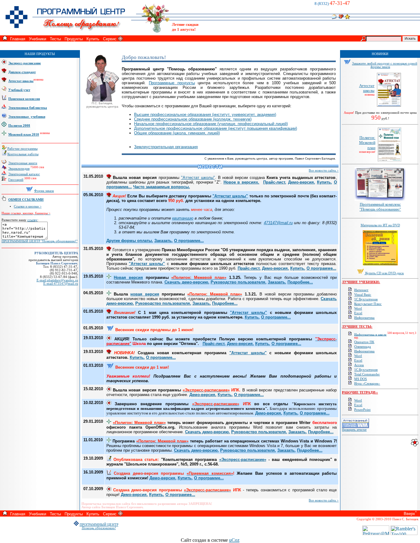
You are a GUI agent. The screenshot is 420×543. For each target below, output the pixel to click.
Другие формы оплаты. (129, 240)
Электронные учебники (26, 116)
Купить (93, 39)
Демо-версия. (301, 182)
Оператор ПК (364, 342)
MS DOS (360, 379)
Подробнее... (300, 282)
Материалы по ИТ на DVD (380, 225)
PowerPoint (362, 409)
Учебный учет (19, 90)
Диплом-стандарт (22, 72)
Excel (358, 313)
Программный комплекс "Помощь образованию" (380, 207)
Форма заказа (44, 190)
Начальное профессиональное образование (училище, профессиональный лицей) (211, 123)
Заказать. (163, 240)
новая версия (144, 294)
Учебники (37, 39)
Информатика (364, 317)
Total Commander (367, 374)
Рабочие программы (22, 148)
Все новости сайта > (324, 170)
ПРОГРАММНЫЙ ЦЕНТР (99, 524)
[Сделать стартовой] (341, 17)
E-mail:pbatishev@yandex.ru (57, 280)
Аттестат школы (21, 81)
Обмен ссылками (26, 199)
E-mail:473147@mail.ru (60, 283)
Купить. (324, 182)
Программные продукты (172, 83)
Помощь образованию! (99, 528)
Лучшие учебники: (361, 282)
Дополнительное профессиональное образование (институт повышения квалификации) (215, 128)
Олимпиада (362, 346)
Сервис (110, 39)
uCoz (234, 540)
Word (358, 308)
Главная (17, 39)
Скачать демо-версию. (186, 282)
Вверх (409, 513)
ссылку (32, 220)
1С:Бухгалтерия (366, 299)
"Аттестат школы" (198, 177)
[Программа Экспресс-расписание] (414, 445)
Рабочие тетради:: (360, 392)
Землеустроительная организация (166, 147)
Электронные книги (22, 163)
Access (359, 365)
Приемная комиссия (24, 99)
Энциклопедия (19, 168)
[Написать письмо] (333, 17)
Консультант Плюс (368, 304)
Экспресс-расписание (24, 63)
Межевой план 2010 (23, 134)
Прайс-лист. (274, 182)
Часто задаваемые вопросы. (161, 186)
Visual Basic (362, 294)
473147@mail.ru (278, 222)
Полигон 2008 (19, 125)
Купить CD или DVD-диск (384, 273)
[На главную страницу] (5, 38)
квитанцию (182, 218)
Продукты (73, 39)
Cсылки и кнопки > (28, 206)
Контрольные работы (22, 154)
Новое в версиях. (242, 182)
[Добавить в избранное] (347, 17)
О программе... (189, 240)
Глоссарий (15, 179)
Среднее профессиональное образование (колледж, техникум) (193, 119)
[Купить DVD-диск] (361, 273)
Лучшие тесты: (357, 326)
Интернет (361, 290)
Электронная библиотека (27, 107)
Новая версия (128, 277)
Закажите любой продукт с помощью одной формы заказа (384, 65)
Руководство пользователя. (239, 282)
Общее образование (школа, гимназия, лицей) (177, 133)
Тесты (55, 39)
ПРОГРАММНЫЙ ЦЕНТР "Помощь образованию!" (39, 241)
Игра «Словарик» (367, 383)
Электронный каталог (24, 174)
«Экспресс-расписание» (242, 459)
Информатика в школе (370, 334)
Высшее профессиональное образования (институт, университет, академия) (205, 114)
